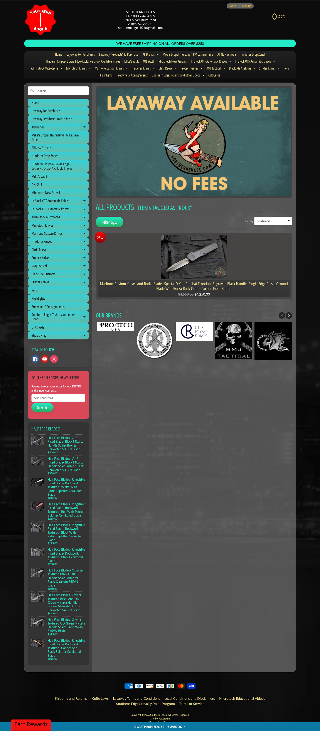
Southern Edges (158, 714)
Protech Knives (192, 69)
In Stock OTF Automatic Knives (211, 62)
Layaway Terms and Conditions (136, 698)
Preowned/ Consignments (132, 75)
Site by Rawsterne (160, 718)
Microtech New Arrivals (172, 61)
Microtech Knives (79, 69)
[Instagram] (54, 359)
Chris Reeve (168, 69)
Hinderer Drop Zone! (253, 54)
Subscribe (42, 407)
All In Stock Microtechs (47, 69)
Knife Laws (100, 698)
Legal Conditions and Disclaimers (190, 698)
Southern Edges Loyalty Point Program (145, 703)
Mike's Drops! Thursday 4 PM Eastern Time (188, 54)
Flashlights (106, 75)
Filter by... (109, 222)
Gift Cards (214, 75)
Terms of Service (191, 703)
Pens (286, 68)
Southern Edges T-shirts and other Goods (179, 76)
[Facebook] (35, 359)
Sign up (246, 6)
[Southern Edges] (40, 19)
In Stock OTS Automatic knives (255, 62)
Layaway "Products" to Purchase (118, 54)
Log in (232, 6)
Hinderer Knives (144, 69)
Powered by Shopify (160, 722)
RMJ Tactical (216, 69)
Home (58, 54)
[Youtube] (45, 359)
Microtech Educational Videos (242, 698)
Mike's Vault (131, 61)
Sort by (248, 221)
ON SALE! (148, 61)
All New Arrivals (226, 54)
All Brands (151, 55)
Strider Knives (270, 69)
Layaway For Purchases (81, 54)
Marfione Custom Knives (112, 69)
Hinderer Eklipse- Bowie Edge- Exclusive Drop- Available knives (83, 61)
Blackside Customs (242, 69)
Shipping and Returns (71, 698)
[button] (160, 726)
